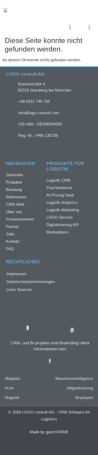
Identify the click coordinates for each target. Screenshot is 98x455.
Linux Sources (19, 289)
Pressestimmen (20, 219)
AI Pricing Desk (60, 195)
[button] (86, 10)
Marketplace (57, 232)
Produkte (14, 182)
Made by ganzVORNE (49, 432)
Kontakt (13, 241)
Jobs (10, 234)
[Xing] (39, 444)
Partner (12, 226)
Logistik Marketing (62, 210)
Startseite (14, 175)
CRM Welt (15, 204)
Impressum (16, 274)
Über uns (14, 212)
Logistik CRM (58, 180)
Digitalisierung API (62, 224)
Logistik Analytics (62, 202)
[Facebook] (25, 444)
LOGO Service (59, 217)
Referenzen (16, 197)
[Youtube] (68, 444)
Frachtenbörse (59, 188)
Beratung (14, 189)
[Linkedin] (53, 444)
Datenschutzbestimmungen (30, 281)
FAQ (10, 249)
